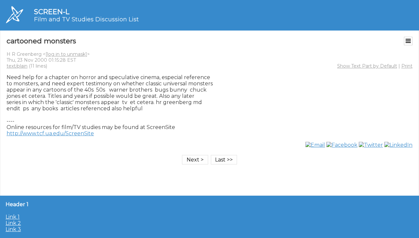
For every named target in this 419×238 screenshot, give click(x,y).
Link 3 (13, 229)
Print (406, 66)
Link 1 (13, 217)
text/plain (17, 66)
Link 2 (13, 223)
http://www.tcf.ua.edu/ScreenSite (50, 133)
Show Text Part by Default (367, 66)
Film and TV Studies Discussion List (86, 19)
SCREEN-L (51, 12)
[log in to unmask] (66, 54)
